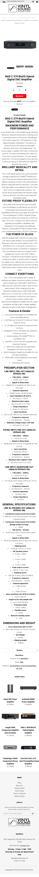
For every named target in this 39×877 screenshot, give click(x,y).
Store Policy (19, 791)
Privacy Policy (19, 788)
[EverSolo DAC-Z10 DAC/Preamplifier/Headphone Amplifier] (28, 747)
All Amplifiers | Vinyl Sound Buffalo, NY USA (21, 17)
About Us (19, 785)
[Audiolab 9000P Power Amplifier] (28, 688)
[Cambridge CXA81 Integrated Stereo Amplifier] (10, 747)
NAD (21, 662)
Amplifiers (24, 658)
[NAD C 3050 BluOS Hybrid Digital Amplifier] (28, 716)
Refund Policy (19, 796)
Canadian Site (25, 846)
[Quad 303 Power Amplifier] (10, 688)
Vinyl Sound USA (24, 870)
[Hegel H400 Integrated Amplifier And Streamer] (10, 716)
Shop (19, 783)
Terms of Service (19, 793)
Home (4, 17)
